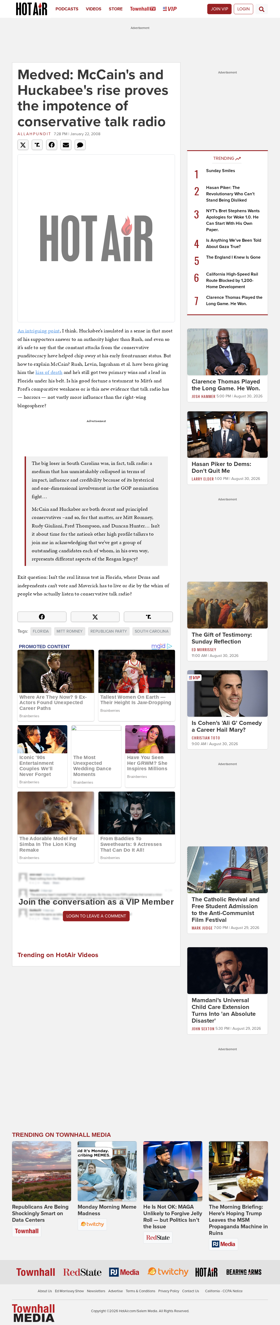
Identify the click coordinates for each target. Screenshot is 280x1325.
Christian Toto (206, 737)
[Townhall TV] (146, 9)
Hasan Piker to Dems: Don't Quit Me (221, 467)
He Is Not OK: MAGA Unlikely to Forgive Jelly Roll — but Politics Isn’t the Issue (172, 1217)
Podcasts (67, 9)
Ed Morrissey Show (69, 1291)
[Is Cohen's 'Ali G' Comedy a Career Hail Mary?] (227, 693)
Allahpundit (34, 134)
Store (115, 9)
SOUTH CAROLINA (151, 631)
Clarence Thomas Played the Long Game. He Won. (226, 385)
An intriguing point (39, 330)
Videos (93, 9)
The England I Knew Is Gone (233, 257)
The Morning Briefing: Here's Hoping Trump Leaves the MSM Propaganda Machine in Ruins (238, 1220)
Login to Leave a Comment (96, 916)
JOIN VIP (219, 9)
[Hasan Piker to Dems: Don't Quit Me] (227, 434)
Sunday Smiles (220, 170)
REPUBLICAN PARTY (109, 631)
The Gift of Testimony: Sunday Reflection (222, 638)
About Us (45, 1291)
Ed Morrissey (204, 649)
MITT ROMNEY (70, 631)
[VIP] (173, 9)
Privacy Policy (168, 1291)
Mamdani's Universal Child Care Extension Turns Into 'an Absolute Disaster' (224, 1010)
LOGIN (243, 9)
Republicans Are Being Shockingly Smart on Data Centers (40, 1213)
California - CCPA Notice (224, 1291)
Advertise (115, 1291)
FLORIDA (41, 631)
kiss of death (49, 372)
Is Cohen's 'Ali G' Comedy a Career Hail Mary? (227, 726)
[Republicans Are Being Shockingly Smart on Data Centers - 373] (41, 1171)
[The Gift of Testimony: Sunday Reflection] (227, 604)
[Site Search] (261, 9)
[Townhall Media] (33, 1313)
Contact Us (190, 1291)
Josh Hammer (203, 396)
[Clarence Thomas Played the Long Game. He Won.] (227, 351)
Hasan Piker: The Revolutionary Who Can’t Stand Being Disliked (230, 194)
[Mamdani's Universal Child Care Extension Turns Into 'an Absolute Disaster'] (227, 970)
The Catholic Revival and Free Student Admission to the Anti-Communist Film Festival (225, 909)
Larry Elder (203, 479)
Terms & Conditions (140, 1291)
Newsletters (96, 1291)
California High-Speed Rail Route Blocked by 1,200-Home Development (232, 281)
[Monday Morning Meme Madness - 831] (107, 1171)
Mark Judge (202, 928)
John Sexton (203, 1028)
